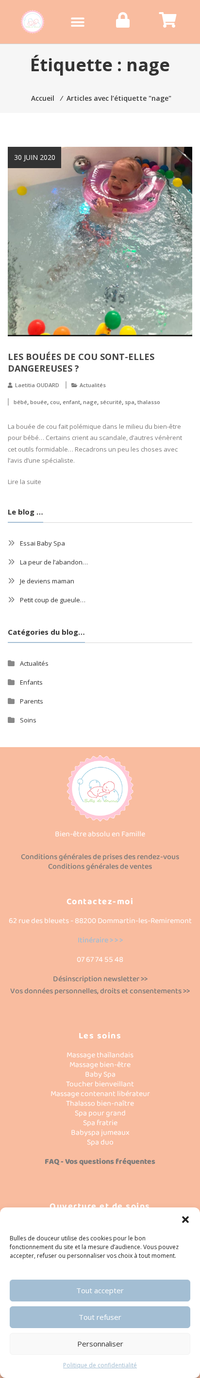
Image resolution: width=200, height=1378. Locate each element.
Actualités (93, 385)
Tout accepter (100, 1290)
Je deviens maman (47, 581)
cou (55, 402)
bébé (20, 402)
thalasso (148, 402)
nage (90, 402)
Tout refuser (100, 1317)
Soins (28, 720)
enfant (71, 402)
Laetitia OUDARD (37, 385)
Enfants (31, 682)
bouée (38, 402)
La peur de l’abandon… (54, 562)
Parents (31, 701)
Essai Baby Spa (42, 543)
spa (129, 402)
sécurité (111, 402)
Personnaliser (100, 1343)
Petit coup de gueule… (52, 599)
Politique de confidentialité (100, 1365)
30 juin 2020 (34, 157)
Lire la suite (24, 481)
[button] (185, 1219)
